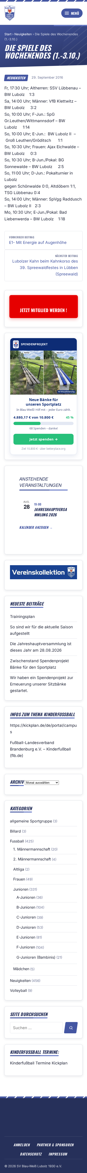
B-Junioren (25, 907)
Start (7, 34)
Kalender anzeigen (34, 527)
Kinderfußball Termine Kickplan (39, 1063)
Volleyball (18, 990)
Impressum (57, 1153)
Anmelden (21, 1144)
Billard (15, 831)
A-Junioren (25, 897)
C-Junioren (26, 917)
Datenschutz (31, 1153)
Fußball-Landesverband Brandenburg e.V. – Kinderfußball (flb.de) (40, 749)
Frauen (19, 879)
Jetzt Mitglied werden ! (43, 310)
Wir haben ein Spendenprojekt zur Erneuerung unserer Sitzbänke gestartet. (41, 684)
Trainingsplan (22, 616)
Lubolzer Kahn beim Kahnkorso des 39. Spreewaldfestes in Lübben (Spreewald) (45, 265)
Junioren (20, 889)
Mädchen (21, 968)
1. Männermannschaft (31, 849)
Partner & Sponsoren (55, 1144)
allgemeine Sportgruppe (31, 821)
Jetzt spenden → (43, 439)
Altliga (18, 869)
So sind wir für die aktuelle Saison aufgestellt (41, 630)
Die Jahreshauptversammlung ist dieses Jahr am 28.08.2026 (40, 647)
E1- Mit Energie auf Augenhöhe (38, 240)
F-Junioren (25, 947)
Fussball (17, 841)
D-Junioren (26, 927)
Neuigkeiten (23, 34)
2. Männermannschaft (32, 859)
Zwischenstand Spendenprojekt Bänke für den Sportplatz (39, 664)
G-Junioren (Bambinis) (35, 957)
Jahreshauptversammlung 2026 (50, 512)
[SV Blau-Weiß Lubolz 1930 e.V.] (9, 13)
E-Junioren (25, 937)
